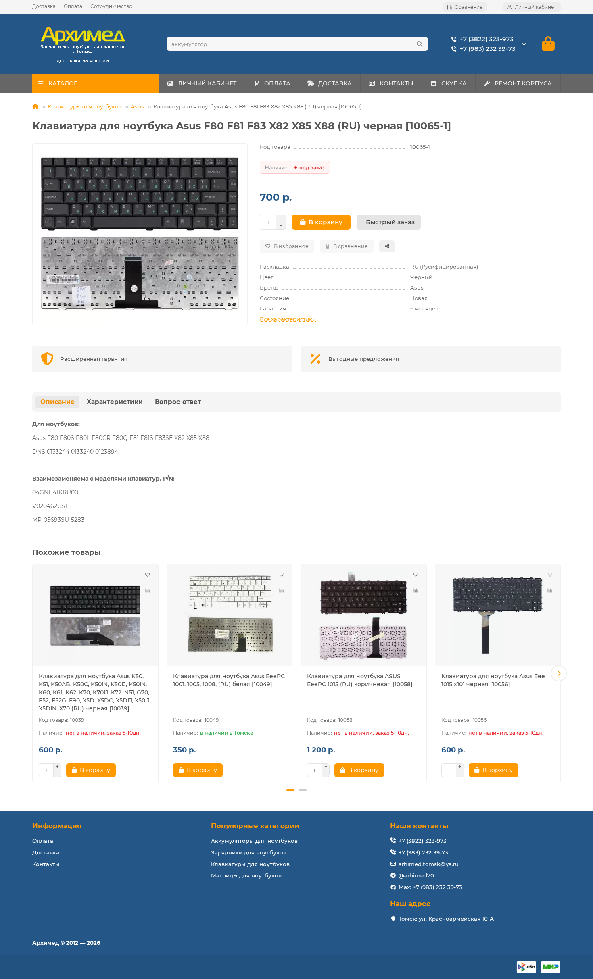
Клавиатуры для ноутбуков (84, 106)
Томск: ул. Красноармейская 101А (446, 918)
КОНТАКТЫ (396, 83)
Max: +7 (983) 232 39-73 (430, 887)
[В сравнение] (147, 590)
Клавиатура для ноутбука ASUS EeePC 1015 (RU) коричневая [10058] (360, 680)
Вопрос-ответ (178, 402)
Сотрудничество (111, 6)
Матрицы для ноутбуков (246, 875)
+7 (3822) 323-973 (486, 39)
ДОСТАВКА (335, 83)
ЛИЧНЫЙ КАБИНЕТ (207, 83)
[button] (34, 673)
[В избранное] (147, 574)
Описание (57, 402)
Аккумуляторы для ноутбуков (254, 840)
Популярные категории (255, 826)
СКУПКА (454, 83)
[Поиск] (419, 43)
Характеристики (115, 402)
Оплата (73, 6)
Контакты (46, 864)
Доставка (44, 6)
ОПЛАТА (277, 83)
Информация (56, 826)
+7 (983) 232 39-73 (487, 48)
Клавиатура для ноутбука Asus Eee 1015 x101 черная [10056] (493, 680)
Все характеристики (288, 319)
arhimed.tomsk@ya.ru (429, 864)
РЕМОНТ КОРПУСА (523, 83)
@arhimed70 (416, 875)
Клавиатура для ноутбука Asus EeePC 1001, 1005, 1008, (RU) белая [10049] (229, 680)
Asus (137, 106)
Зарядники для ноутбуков (248, 852)
